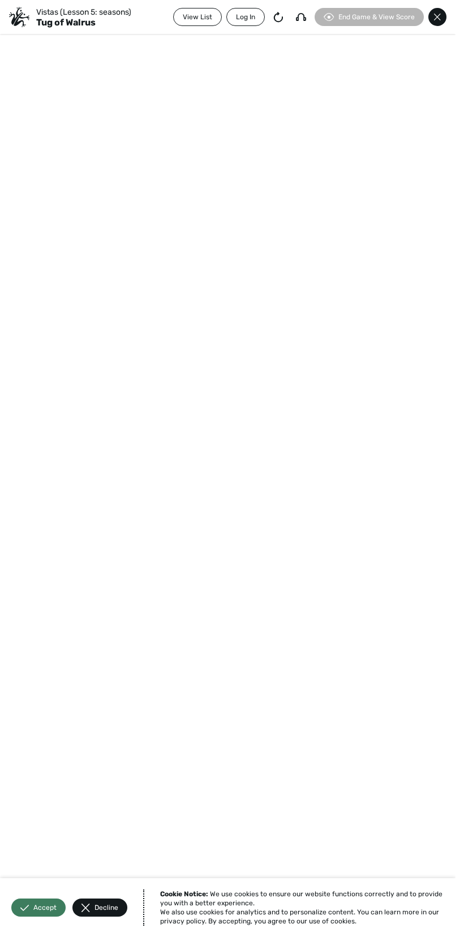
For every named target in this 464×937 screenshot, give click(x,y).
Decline (106, 908)
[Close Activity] (437, 17)
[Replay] (278, 17)
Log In (245, 17)
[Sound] (301, 17)
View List (197, 17)
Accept (45, 908)
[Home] (19, 17)
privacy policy (182, 921)
